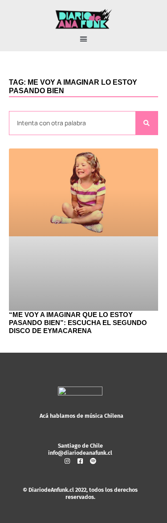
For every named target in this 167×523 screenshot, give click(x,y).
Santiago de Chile (80, 445)
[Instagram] (67, 461)
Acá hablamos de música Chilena (81, 415)
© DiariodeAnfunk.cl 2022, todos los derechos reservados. (80, 493)
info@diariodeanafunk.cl (80, 452)
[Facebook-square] (80, 461)
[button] (84, 39)
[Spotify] (93, 461)
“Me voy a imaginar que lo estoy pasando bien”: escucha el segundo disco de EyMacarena (78, 322)
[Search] (146, 123)
